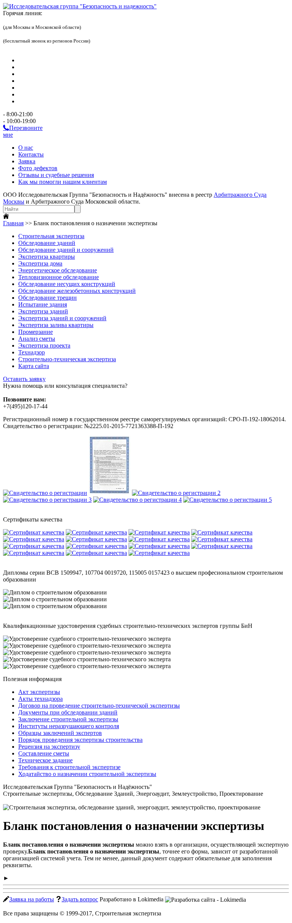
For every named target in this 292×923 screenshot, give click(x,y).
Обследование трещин (47, 297)
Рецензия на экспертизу (49, 746)
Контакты (31, 154)
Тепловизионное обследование (58, 277)
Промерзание (35, 332)
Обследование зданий (46, 243)
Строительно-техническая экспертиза (67, 359)
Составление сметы (43, 753)
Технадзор (31, 352)
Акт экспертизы (39, 692)
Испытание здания (42, 304)
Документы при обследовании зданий (67, 712)
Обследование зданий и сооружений (66, 250)
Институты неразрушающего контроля (68, 726)
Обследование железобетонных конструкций (77, 291)
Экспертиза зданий (43, 311)
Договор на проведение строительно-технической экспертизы (99, 705)
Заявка (26, 161)
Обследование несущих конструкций (66, 284)
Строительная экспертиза (51, 236)
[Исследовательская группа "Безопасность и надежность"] (80, 6)
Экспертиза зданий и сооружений (62, 318)
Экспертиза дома (40, 263)
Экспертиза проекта (44, 345)
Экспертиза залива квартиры (56, 325)
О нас (25, 147)
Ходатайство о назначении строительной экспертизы (87, 774)
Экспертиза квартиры (46, 256)
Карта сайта (33, 366)
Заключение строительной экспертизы (68, 719)
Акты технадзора (40, 698)
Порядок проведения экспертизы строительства (80, 740)
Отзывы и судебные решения (56, 175)
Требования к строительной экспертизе (69, 767)
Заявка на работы (31, 899)
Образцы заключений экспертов (60, 733)
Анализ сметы (36, 338)
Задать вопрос (80, 899)
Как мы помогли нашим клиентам (62, 182)
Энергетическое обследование (57, 270)
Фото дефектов (37, 168)
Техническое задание (45, 760)
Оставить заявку (24, 379)
